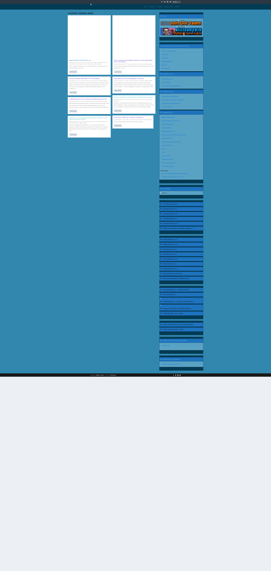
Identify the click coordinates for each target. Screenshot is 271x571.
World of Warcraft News (88, 64)
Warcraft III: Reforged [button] (171, 359)
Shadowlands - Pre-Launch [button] (173, 313)
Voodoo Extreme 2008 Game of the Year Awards (84, 78)
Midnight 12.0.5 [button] (168, 91)
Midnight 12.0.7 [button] (168, 74)
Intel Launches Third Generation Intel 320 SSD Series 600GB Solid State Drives (133, 61)
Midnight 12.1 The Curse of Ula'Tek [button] (176, 46)
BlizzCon (85, 62)
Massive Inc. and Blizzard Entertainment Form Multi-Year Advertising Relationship (88, 118)
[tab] (181, 16)
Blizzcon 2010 (90, 62)
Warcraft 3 (105, 121)
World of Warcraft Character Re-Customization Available (133, 97)
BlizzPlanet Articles (103, 62)
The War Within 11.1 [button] (170, 218)
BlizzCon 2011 (96, 62)
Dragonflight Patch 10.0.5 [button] (172, 273)
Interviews (152, 7)
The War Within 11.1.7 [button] (170, 214)
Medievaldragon (73, 62)
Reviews (160, 7)
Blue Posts (131, 99)
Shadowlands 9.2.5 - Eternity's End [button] (176, 289)
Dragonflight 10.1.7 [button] (170, 254)
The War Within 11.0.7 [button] (170, 223)
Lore (76, 64)
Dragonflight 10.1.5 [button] (170, 259)
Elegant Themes (100, 375)
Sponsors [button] (166, 189)
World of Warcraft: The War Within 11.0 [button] (178, 228)
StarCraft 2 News (99, 121)
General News (72, 64)
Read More (73, 72)
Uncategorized (80, 64)
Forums (177, 7)
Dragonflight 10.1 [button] (170, 264)
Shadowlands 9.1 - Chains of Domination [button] (178, 301)
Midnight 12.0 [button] (168, 112)
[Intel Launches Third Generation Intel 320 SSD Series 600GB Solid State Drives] (133, 36)
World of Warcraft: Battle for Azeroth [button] (178, 324)
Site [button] (164, 16)
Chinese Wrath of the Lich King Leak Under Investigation (88, 99)
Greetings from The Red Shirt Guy (80, 60)
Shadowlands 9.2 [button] (169, 294)
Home (145, 7)
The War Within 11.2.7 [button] (170, 204)
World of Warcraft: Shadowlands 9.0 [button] (177, 308)
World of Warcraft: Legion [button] (173, 329)
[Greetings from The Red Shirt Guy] (89, 36)
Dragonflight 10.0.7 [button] (170, 268)
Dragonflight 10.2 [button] (170, 249)
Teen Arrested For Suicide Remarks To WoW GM (129, 78)
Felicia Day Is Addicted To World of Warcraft (129, 117)
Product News (168, 7)
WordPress (113, 375)
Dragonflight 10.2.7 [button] (170, 239)
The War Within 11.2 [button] (170, 209)
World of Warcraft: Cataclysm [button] (174, 340)
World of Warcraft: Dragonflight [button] (176, 278)
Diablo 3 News (86, 121)
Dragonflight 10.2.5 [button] (170, 244)
